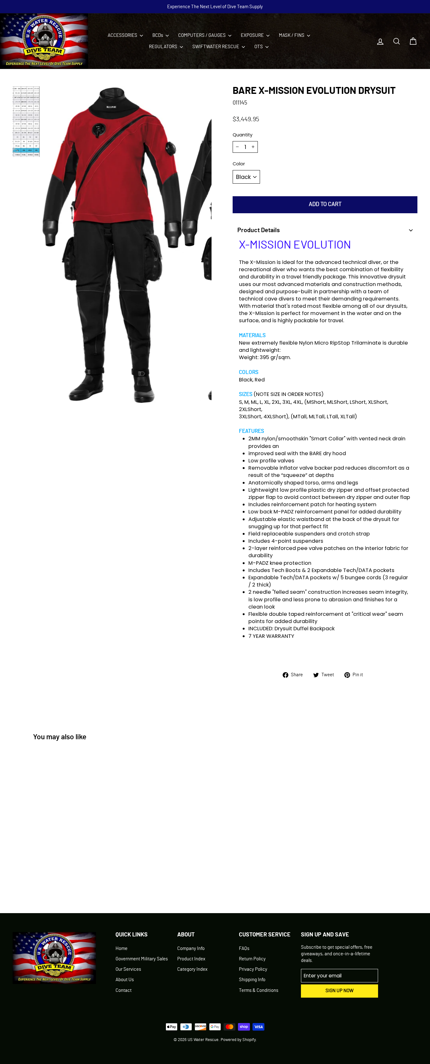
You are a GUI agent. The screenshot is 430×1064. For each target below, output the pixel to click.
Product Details (258, 230)
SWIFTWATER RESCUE (216, 46)
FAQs (244, 948)
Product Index (191, 959)
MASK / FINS (292, 35)
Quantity (242, 135)
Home (121, 948)
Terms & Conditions (258, 990)
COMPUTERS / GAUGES (202, 35)
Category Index (192, 969)
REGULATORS (163, 46)
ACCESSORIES (123, 35)
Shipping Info (252, 979)
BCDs (158, 35)
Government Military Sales (142, 959)
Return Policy (252, 959)
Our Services (128, 969)
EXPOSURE (253, 35)
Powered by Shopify (238, 1040)
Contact (124, 990)
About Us (125, 979)
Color (239, 164)
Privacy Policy (253, 969)
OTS (259, 46)
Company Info (191, 948)
